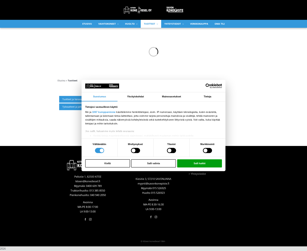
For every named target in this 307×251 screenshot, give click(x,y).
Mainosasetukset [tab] (171, 96)
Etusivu (61, 80)
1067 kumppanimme (104, 112)
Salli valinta (153, 163)
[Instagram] (90, 219)
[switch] (135, 150)
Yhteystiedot (198, 174)
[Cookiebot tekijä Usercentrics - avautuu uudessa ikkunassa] (208, 86)
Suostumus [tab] (99, 96)
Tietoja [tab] (207, 96)
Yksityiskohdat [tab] (135, 96)
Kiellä (107, 163)
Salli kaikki (199, 163)
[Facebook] (85, 219)
